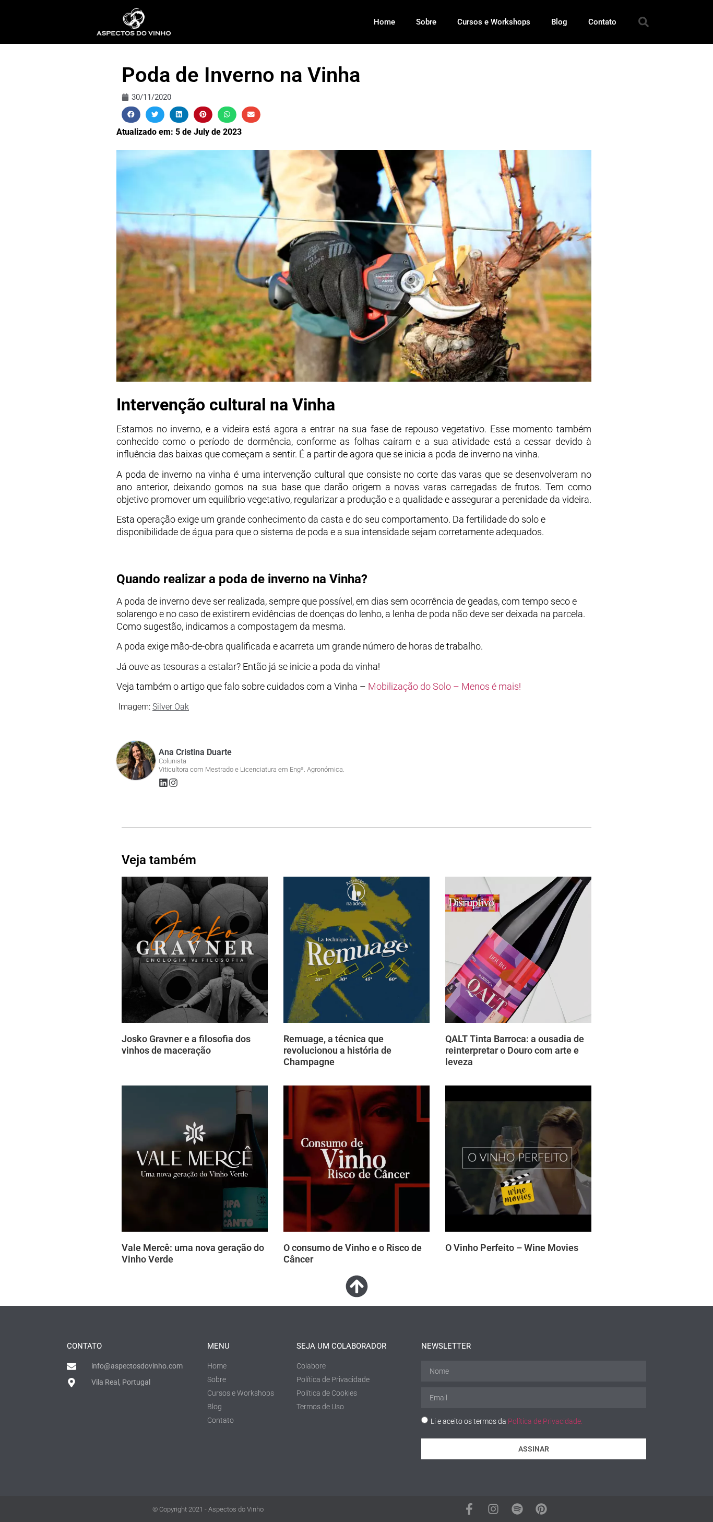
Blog (559, 22)
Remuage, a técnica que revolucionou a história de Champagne (337, 1050)
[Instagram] (173, 782)
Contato (602, 22)
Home (384, 22)
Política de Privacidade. (545, 1421)
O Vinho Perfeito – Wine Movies (511, 1247)
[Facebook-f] (469, 1509)
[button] (643, 21)
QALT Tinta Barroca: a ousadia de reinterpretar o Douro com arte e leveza (514, 1050)
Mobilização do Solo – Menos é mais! (444, 686)
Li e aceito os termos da (507, 1421)
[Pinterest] (541, 1509)
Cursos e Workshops (493, 22)
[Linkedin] (163, 782)
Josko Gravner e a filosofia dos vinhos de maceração (186, 1044)
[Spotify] (517, 1509)
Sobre (426, 22)
